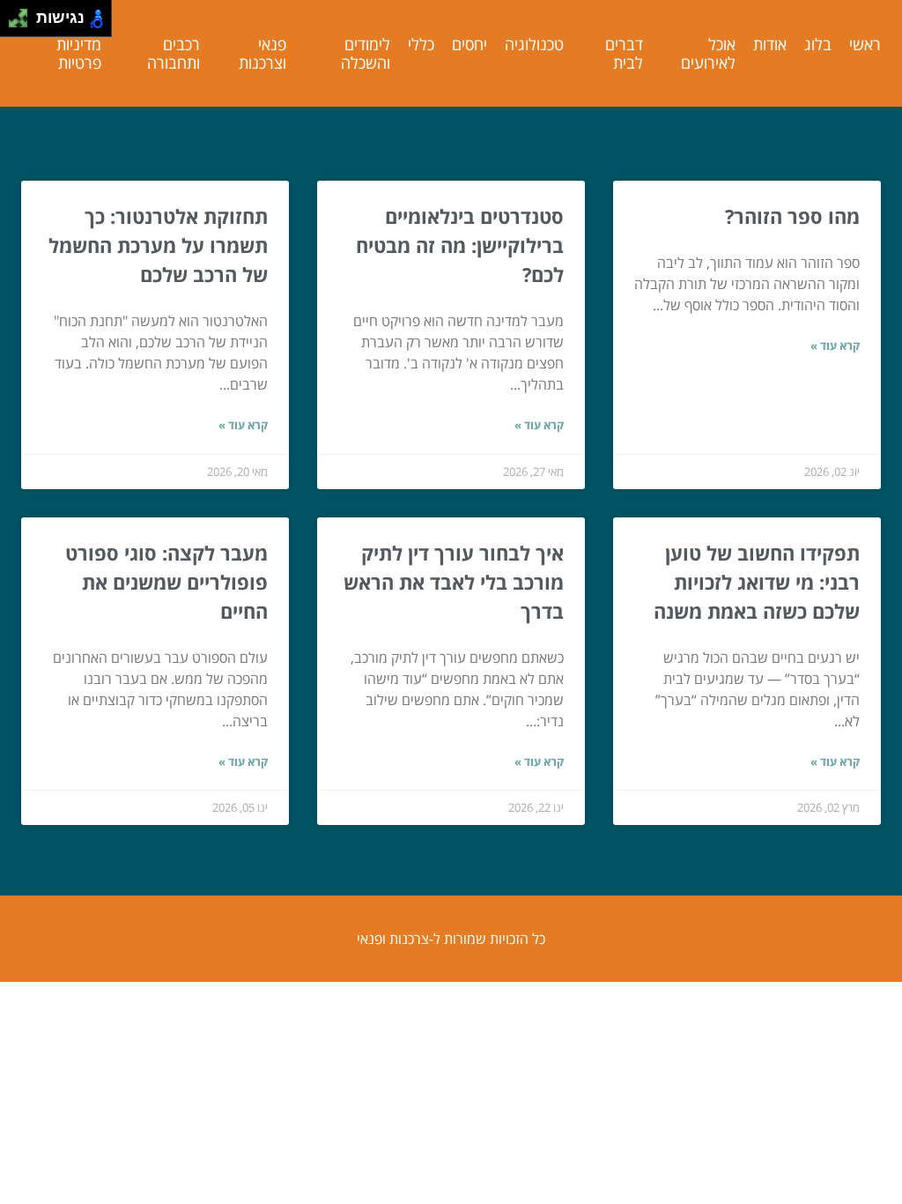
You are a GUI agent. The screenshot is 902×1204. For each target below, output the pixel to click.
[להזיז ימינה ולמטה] (23, 23)
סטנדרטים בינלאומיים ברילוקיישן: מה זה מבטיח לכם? (460, 245)
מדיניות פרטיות (78, 53)
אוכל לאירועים (708, 53)
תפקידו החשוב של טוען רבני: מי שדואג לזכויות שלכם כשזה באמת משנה (757, 581)
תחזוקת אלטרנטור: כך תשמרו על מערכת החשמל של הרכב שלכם (158, 245)
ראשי (865, 44)
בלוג (818, 44)
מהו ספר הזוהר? (792, 216)
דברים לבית (624, 53)
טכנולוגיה (534, 44)
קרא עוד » (835, 345)
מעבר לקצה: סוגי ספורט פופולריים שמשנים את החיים (166, 581)
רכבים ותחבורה (173, 53)
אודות (770, 44)
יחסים (469, 44)
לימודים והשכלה (365, 53)
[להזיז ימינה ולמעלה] (23, 14)
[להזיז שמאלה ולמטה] (13, 23)
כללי (421, 44)
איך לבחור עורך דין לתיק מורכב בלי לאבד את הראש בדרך (454, 581)
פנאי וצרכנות (262, 53)
